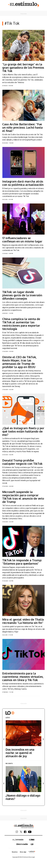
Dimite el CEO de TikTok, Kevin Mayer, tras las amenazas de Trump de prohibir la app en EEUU (19, 362)
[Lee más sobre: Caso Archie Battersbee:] (23, 105)
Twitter (21, 832)
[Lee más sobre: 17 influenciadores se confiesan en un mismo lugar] (23, 218)
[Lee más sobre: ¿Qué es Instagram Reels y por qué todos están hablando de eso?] (23, 409)
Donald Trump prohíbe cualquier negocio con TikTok (22, 461)
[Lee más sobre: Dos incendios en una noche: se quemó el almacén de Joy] (23, 733)
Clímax (31, 839)
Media (32, 852)
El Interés (18, 840)
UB (32, 844)
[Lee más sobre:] (23, 45)
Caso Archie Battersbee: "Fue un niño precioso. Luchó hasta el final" (22, 127)
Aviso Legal (32, 857)
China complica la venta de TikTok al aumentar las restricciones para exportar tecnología (21, 324)
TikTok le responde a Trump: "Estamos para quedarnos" (22, 561)
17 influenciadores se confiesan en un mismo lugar (22, 239)
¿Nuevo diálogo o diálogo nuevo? (23, 797)
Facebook (25, 832)
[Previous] (4, 739)
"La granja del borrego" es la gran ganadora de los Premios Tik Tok (23, 67)
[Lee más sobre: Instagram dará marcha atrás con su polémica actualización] (23, 162)
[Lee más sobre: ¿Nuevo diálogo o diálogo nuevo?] (23, 779)
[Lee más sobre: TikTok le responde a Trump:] (23, 541)
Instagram (17, 832)
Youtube (29, 832)
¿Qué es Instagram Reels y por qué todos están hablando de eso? (23, 431)
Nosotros (15, 852)
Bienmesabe (22, 844)
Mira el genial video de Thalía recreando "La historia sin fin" (23, 621)
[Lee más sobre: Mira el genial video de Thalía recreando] (23, 600)
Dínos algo (23, 852)
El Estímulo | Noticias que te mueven (23, 826)
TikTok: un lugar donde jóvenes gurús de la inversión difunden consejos (22, 295)
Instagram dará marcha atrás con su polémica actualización (23, 182)
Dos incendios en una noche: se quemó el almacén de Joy (20, 753)
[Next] (43, 739)
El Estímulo (23, 4)
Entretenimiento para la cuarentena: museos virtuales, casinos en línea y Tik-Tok (22, 676)
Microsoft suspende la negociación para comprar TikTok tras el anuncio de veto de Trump (23, 497)
